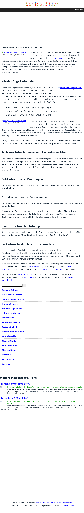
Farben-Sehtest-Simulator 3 (15, 383)
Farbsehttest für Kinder (13, 331)
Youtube (6, 364)
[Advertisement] (42, 28)
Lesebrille (6, 354)
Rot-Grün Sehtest (34, 266)
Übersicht (77, 9)
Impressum (68, 502)
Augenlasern (8, 359)
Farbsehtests (8, 318)
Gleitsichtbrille (9, 341)
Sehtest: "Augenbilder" (12, 308)
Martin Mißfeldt (42, 502)
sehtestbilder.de (68, 505)
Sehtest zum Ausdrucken (13, 299)
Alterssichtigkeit (9, 350)
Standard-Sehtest (10, 290)
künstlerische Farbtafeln (52, 269)
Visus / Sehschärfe (25, 274)
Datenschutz (55, 502)
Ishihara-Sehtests (10, 304)
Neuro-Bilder (29, 277)
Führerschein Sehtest (12, 294)
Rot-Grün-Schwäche (11, 322)
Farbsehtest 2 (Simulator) (14, 398)
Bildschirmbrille (9, 345)
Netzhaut (58, 58)
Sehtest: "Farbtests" (11, 313)
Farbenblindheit (9, 327)
